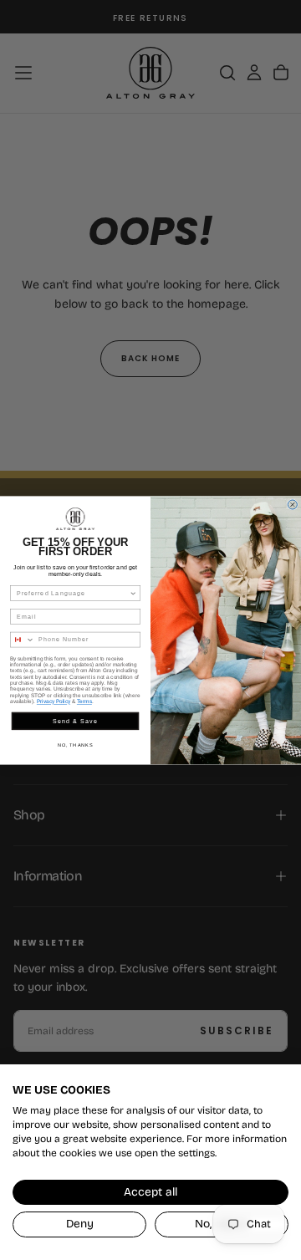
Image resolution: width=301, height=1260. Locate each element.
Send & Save (75, 720)
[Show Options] (133, 592)
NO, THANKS (76, 744)
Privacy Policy (53, 701)
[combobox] (73, 592)
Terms (84, 701)
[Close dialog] (292, 504)
